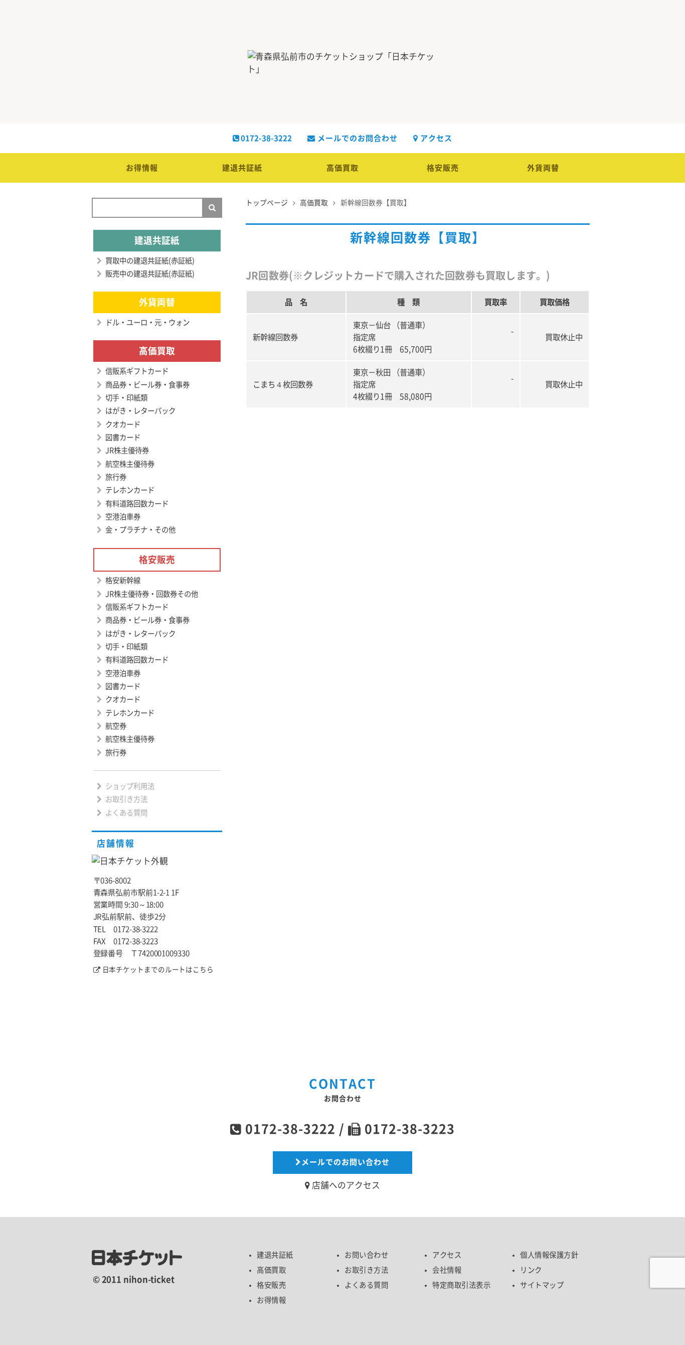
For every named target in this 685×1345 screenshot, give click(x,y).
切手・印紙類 (126, 397)
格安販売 (443, 168)
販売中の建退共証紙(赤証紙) (150, 274)
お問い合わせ (366, 1255)
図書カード (122, 437)
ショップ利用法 (129, 786)
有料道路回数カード (136, 503)
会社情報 (446, 1270)
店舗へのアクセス (345, 1185)
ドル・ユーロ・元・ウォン (147, 322)
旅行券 (115, 477)
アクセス (435, 138)
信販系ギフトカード (136, 371)
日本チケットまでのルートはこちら (158, 969)
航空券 (115, 726)
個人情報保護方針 (549, 1255)
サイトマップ (542, 1285)
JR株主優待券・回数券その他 (151, 594)
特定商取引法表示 (461, 1285)
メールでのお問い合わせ (345, 1162)
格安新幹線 (122, 580)
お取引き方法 (126, 799)
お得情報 (142, 168)
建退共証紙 (242, 168)
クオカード (122, 424)
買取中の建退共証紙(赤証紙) (150, 260)
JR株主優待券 (127, 450)
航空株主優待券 (129, 464)
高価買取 (342, 168)
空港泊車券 (122, 516)
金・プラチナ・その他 (140, 529)
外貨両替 (543, 168)
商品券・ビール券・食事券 (147, 384)
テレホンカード (129, 490)
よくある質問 (126, 813)
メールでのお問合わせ (356, 138)
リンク (531, 1270)
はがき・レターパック (140, 411)
